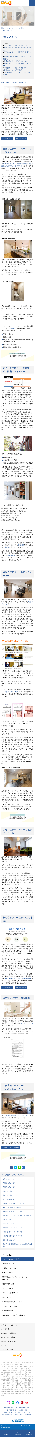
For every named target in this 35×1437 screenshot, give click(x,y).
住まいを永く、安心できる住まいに (16, 45)
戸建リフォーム (8, 1219)
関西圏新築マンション (11, 1407)
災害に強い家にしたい (10, 1195)
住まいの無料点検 (8, 1199)
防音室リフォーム (8, 1272)
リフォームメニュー (9, 1179)
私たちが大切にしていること (12, 1302)
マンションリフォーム (10, 1223)
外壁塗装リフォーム (9, 1268)
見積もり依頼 (21, 138)
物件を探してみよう (9, 1240)
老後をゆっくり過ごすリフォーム (13, 1211)
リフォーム (20, 1412)
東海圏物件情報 (23, 1410)
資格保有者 (11, 555)
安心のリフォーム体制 (9, 1306)
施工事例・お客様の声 (9, 1333)
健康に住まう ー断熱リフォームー (16, 61)
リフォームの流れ (8, 1288)
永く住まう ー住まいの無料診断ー (16, 68)
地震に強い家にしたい (10, 1191)
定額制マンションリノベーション (13, 1228)
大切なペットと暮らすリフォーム (13, 1203)
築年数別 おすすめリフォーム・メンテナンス (17, 1215)
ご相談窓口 (7, 138)
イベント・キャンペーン (10, 1325)
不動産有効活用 (7, 1414)
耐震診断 (21, 545)
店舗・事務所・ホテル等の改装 (12, 1232)
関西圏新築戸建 (24, 1407)
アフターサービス (27, 1023)
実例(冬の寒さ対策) (9, 1183)
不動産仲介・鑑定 (9, 1412)
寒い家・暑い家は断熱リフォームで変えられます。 (17, 1245)
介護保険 (12, 328)
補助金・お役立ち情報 (9, 1341)
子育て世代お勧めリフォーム (12, 1207)
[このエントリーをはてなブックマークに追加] (23, 1167)
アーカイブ (5, 1345)
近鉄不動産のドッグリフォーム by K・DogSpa (15, 1278)
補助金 (6, 547)
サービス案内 (6, 1329)
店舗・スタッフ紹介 (8, 1337)
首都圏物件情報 (11, 1410)
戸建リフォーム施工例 (11, 1147)
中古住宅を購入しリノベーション (17, 1115)
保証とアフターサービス (10, 1297)
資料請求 (5, 1434)
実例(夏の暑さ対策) (9, 1187)
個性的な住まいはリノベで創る (12, 1236)
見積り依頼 (29, 1434)
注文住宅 (27, 1412)
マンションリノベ (8, 1263)
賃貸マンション (19, 1414)
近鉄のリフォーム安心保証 (13, 70)
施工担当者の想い (8, 1311)
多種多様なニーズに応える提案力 (13, 1315)
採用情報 (28, 1414)
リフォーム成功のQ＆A (10, 1293)
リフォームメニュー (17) (10, 1259)
